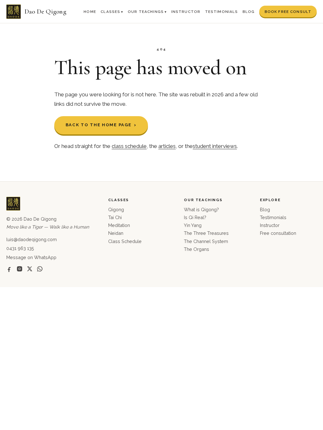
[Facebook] (9, 269)
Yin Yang (193, 225)
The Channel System (206, 241)
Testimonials (221, 11)
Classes (110, 11)
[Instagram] (19, 269)
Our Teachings (146, 11)
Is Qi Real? (195, 217)
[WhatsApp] (40, 269)
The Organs (196, 249)
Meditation (119, 225)
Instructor (186, 11)
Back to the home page (99, 124)
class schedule (129, 146)
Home (90, 11)
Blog (249, 11)
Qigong (116, 209)
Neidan (115, 233)
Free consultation (278, 233)
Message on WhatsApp (31, 257)
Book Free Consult (288, 11)
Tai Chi (115, 217)
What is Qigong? (201, 209)
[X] (29, 269)
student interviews (215, 146)
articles (167, 146)
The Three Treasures (206, 233)
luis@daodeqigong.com (31, 239)
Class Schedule (125, 241)
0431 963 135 (20, 248)
